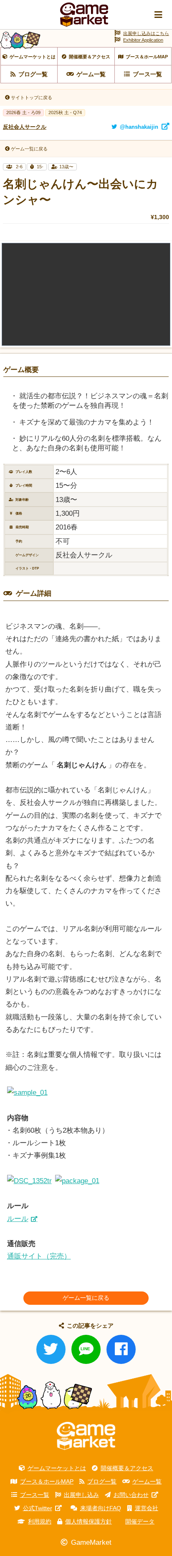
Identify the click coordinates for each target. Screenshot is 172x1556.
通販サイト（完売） (39, 1256)
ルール (17, 1219)
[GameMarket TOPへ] (86, 1436)
